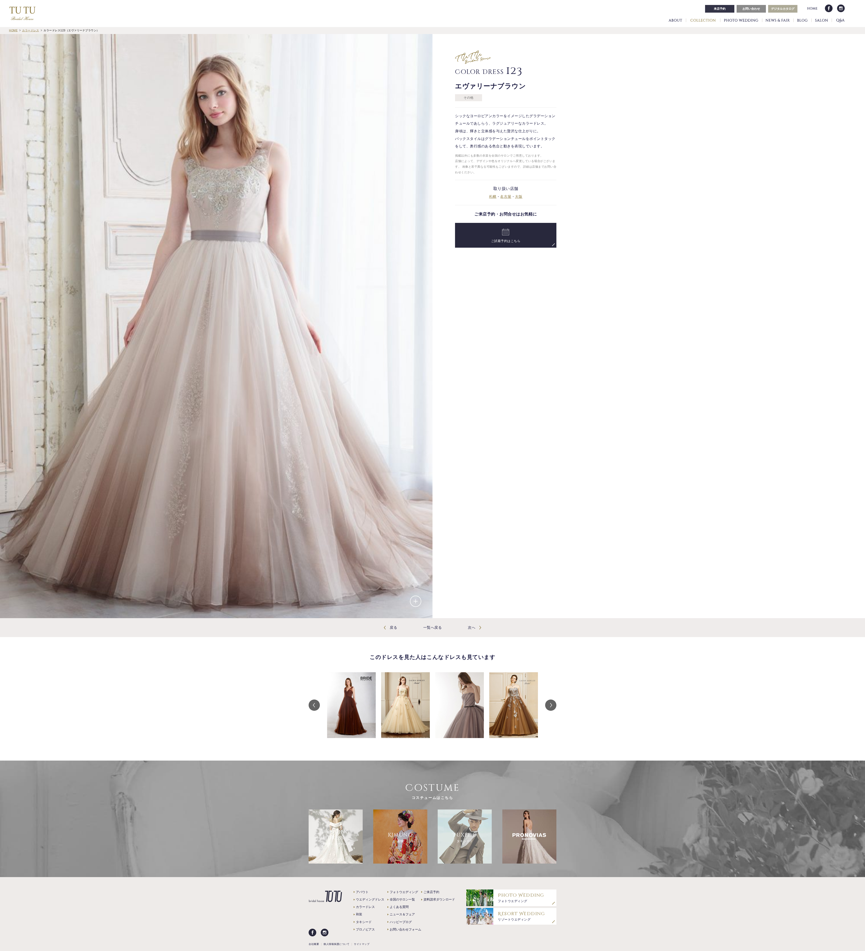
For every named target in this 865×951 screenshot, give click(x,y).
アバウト (362, 892)
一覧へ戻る (432, 627)
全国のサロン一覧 (402, 899)
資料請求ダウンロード (439, 899)
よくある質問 (399, 907)
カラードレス (365, 907)
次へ (471, 627)
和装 (359, 914)
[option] (351, 705)
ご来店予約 (431, 892)
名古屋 (505, 197)
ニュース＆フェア (402, 914)
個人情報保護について (336, 944)
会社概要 (314, 944)
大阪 (518, 197)
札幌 (492, 197)
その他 (468, 97)
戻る (393, 627)
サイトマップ (361, 944)
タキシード (364, 922)
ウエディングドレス (370, 899)
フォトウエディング (404, 892)
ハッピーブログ (401, 922)
